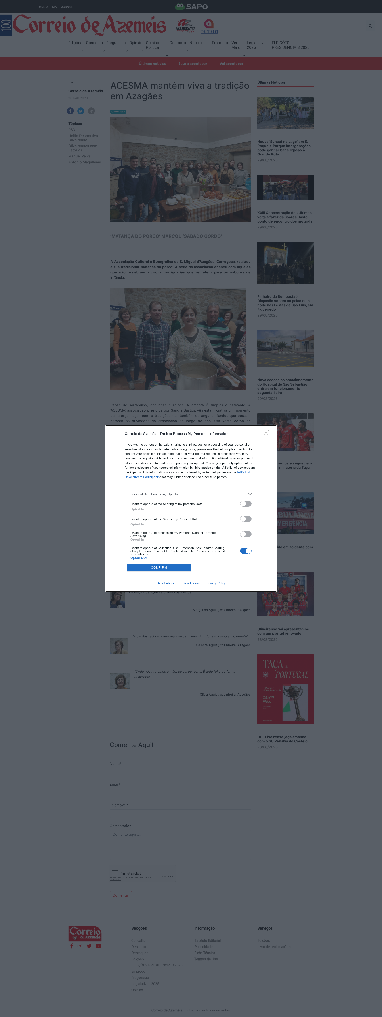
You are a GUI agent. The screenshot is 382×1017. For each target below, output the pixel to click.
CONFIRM (159, 567)
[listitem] (191, 494)
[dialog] (191, 508)
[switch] (246, 504)
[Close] (267, 434)
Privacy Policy (216, 583)
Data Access (191, 583)
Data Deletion (166, 583)
